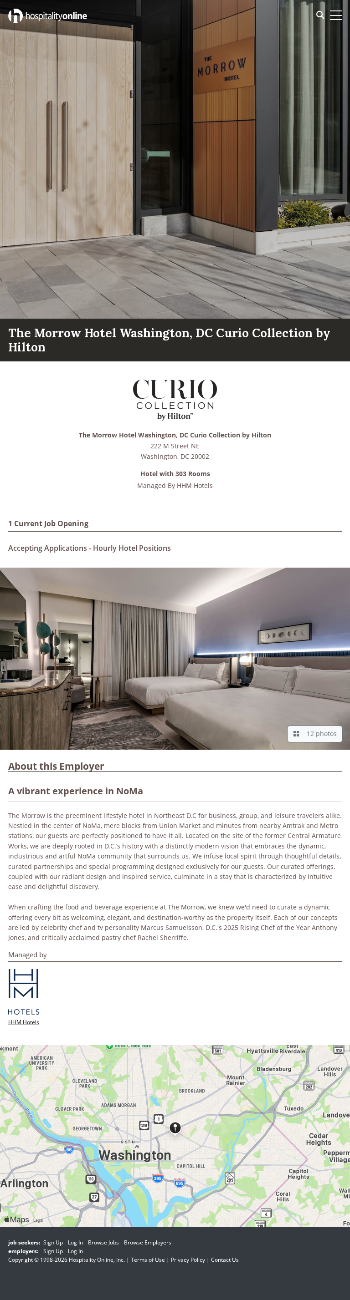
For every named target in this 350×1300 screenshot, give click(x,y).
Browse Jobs (103, 1242)
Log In (75, 1242)
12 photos (320, 733)
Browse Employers (147, 1242)
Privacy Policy (188, 1260)
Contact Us (225, 1260)
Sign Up (53, 1242)
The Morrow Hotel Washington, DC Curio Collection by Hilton (175, 435)
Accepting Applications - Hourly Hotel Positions (89, 548)
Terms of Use (148, 1260)
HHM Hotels (195, 485)
